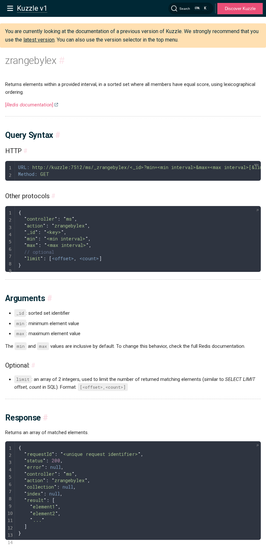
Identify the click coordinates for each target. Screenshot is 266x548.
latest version (38, 40)
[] (29, 105)
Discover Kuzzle (240, 8)
